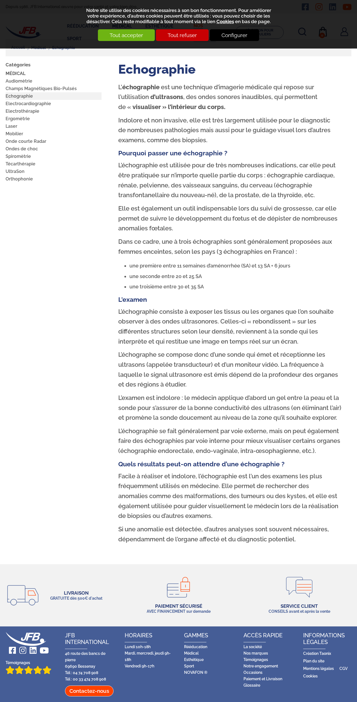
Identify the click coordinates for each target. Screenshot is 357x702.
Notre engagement (260, 666)
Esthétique (194, 659)
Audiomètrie (19, 81)
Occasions (252, 672)
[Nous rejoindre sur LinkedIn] (31, 650)
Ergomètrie (18, 118)
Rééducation (195, 646)
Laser (11, 126)
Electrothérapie (22, 111)
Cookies (225, 21)
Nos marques (255, 653)
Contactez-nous (89, 691)
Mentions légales (318, 668)
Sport (189, 666)
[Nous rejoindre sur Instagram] (21, 650)
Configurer (234, 35)
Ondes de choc (22, 148)
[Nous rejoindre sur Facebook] (11, 650)
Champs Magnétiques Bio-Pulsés (41, 88)
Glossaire (251, 685)
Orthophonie (19, 179)
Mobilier (14, 133)
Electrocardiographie (28, 103)
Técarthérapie (20, 164)
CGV (343, 668)
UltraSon (15, 171)
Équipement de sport (84, 52)
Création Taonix (317, 653)
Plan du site (313, 660)
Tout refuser (182, 35)
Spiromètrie (18, 156)
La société (252, 646)
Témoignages (18, 662)
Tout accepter (126, 35)
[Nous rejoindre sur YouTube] (43, 650)
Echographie (19, 96)
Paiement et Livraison (262, 678)
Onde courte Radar (26, 141)
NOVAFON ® (196, 672)
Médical (15, 73)
